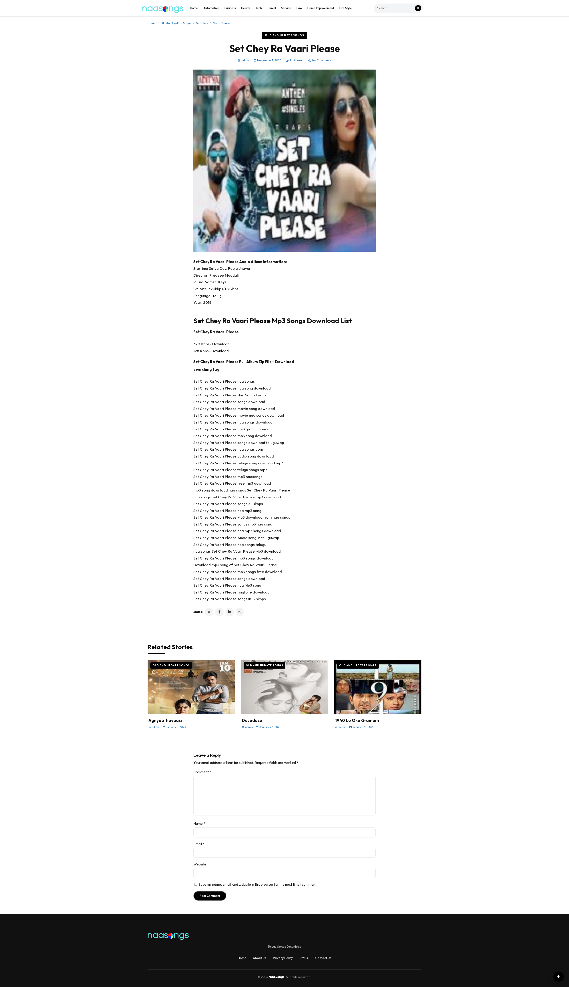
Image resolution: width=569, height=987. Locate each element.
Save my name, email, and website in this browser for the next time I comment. (257, 884)
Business (230, 8)
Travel (271, 8)
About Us (259, 958)
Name (199, 823)
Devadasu (252, 720)
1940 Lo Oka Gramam (357, 720)
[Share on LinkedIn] (229, 612)
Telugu (218, 295)
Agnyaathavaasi (165, 720)
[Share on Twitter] (209, 612)
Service (286, 8)
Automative (211, 8)
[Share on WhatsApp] (240, 612)
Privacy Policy (283, 958)
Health (245, 8)
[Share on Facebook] (219, 612)
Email (198, 844)
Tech (258, 8)
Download (221, 344)
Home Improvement (320, 8)
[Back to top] (558, 976)
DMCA (304, 958)
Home (194, 8)
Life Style (345, 8)
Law (299, 8)
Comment (202, 772)
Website (199, 864)
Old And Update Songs (176, 23)
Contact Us (323, 958)
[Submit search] (418, 8)
